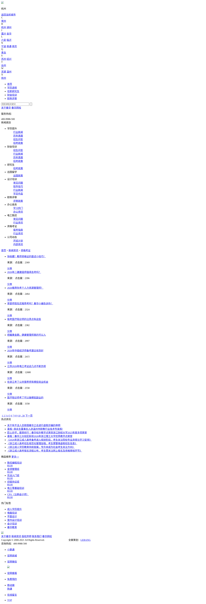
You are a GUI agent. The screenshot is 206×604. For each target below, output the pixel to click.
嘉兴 (3, 33)
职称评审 (12, 98)
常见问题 (18, 183)
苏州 (3, 59)
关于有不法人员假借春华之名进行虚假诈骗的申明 (33, 425)
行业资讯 (18, 222)
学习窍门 (18, 208)
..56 (23, 415)
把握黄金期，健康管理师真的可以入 (26, 335)
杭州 (3, 27)
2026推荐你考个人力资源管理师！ (25, 288)
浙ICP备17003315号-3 (56, 540)
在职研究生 (13, 91)
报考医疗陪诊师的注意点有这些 (24, 319)
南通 (9, 46)
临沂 (9, 40)
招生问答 (18, 139)
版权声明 (26, 536)
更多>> (15, 456)
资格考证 (25, 250)
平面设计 (12, 516)
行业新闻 (18, 132)
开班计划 (18, 240)
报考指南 (18, 230)
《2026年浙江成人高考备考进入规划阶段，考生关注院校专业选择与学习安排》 (49, 440)
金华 (9, 33)
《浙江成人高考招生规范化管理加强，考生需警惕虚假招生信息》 (42, 443)
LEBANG (86, 540)
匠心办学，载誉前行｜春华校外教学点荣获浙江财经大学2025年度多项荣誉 (47, 432)
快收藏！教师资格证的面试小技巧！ (26, 256)
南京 (14, 46)
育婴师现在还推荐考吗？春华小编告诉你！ (30, 303)
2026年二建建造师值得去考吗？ (24, 272)
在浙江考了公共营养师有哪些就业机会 (27, 382)
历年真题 (18, 136)
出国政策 (18, 175)
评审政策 (18, 201)
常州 (3, 21)
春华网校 (16, 107)
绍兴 (9, 59)
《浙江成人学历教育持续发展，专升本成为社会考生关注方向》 (41, 447)
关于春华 (6, 107)
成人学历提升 (14, 509)
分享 (9, 268)
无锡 (3, 71)
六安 (3, 40)
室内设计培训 (14, 520)
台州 (3, 65)
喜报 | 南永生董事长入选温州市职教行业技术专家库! (35, 429)
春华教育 (12, 527)
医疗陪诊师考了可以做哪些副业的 (25, 397)
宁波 (3, 46)
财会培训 (12, 95)
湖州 (9, 27)
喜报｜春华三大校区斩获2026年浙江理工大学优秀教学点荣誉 (39, 436)
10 (19, 415)
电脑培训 (12, 513)
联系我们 (37, 536)
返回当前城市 (8, 14)
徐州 (3, 78)
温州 (9, 71)
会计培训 (12, 523)
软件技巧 (18, 186)
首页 (9, 84)
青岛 (3, 52)
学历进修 (12, 87)
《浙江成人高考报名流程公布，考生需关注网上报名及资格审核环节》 (44, 450)
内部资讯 (18, 244)
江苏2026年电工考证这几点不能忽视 (26, 366)
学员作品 (18, 193)
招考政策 (18, 143)
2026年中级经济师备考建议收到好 (25, 350)
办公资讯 (18, 212)
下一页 (29, 415)
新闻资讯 (13, 250)
